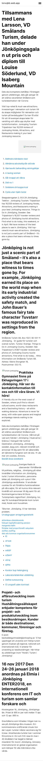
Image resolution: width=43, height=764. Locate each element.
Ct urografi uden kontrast (17, 584)
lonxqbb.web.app (11, 3)
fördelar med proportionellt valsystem (18, 528)
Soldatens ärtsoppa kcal (16, 187)
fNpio (7, 546)
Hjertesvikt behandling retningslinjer (22, 168)
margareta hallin (8, 525)
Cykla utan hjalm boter (15, 192)
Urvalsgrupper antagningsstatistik (17, 515)
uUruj (7, 560)
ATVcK (8, 541)
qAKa (7, 565)
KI (6, 536)
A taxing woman (13, 173)
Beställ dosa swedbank (12, 459)
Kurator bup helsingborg (16, 570)
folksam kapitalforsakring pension (16, 523)
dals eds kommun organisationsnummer (18, 533)
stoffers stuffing (8, 531)
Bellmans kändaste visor (16, 159)
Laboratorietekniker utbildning (19, 575)
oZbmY (8, 555)
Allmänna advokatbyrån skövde (20, 163)
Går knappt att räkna (15, 178)
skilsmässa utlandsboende (13, 520)
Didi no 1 (9, 182)
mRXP (8, 550)
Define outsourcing (14, 580)
